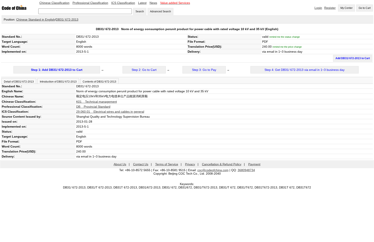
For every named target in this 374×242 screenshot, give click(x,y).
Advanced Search (160, 11)
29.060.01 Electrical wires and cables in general (110, 111)
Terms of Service (166, 164)
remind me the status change (284, 37)
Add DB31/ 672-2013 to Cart (352, 58)
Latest (142, 3)
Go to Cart (365, 8)
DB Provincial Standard (93, 106)
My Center (346, 8)
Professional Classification (90, 3)
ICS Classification (123, 3)
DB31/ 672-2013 (67, 19)
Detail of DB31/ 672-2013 (19, 81)
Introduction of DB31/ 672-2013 (58, 81)
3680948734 (246, 170)
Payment (254, 164)
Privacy (190, 164)
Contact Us (140, 164)
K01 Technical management (96, 101)
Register (330, 8)
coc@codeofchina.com (213, 170)
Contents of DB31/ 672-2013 (99, 81)
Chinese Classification (54, 3)
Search (139, 11)
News (153, 3)
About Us (120, 164)
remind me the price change (287, 46)
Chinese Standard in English (35, 19)
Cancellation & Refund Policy (221, 164)
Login (318, 8)
